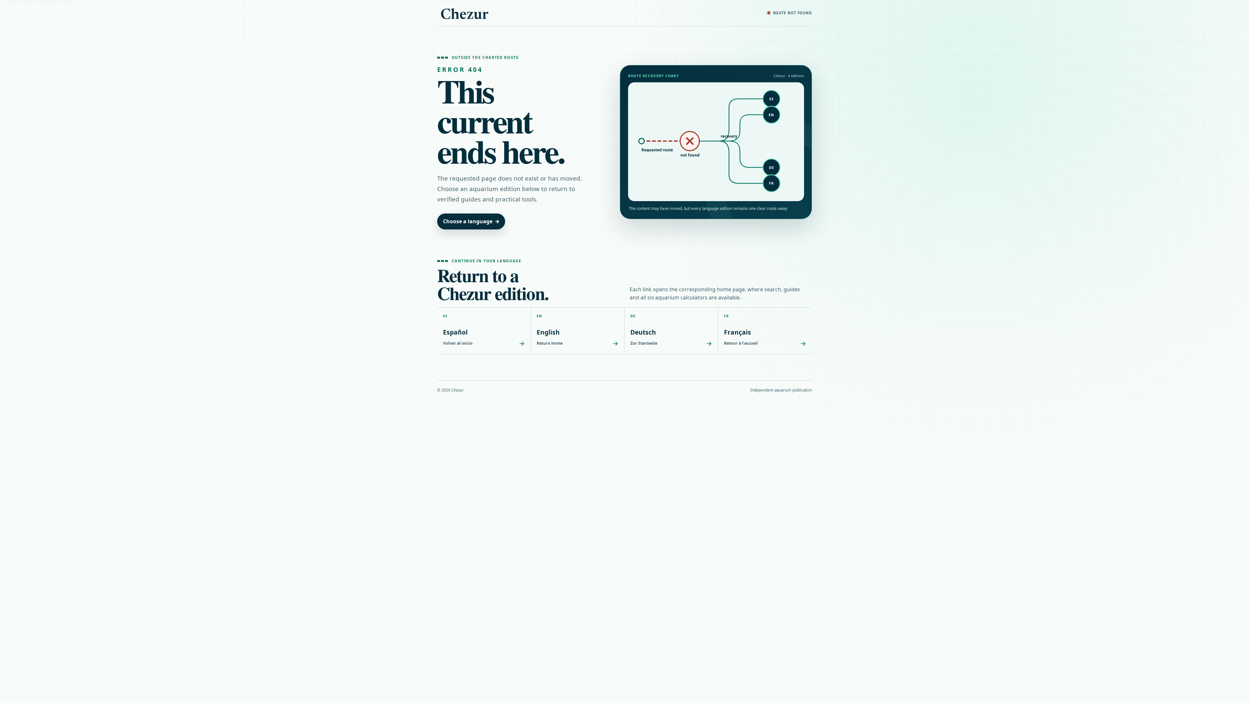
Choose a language (471, 221)
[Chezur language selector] (464, 13)
